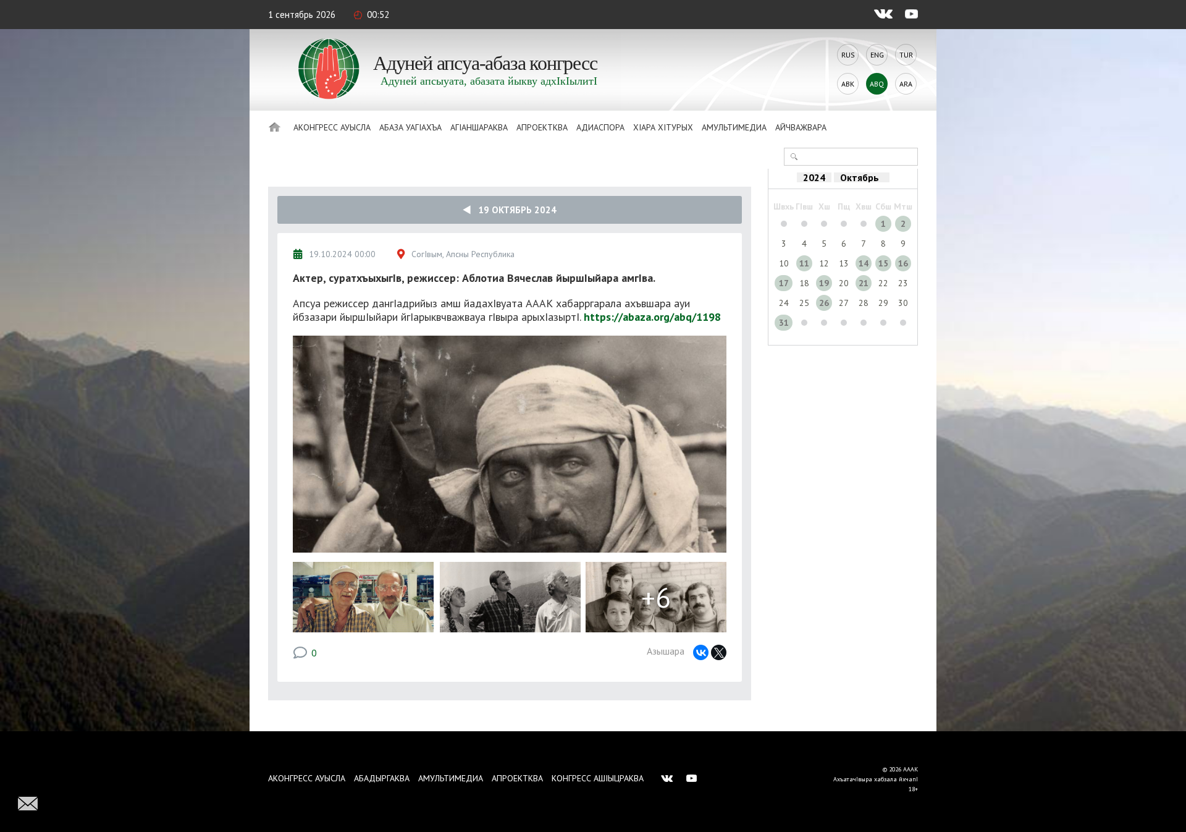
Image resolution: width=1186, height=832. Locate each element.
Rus (848, 54)
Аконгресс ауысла (332, 127)
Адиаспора (600, 127)
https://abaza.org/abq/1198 (652, 317)
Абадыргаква (382, 778)
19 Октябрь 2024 (514, 210)
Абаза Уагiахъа (410, 127)
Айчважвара (800, 127)
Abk (847, 83)
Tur (906, 54)
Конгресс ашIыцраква (598, 778)
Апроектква (542, 127)
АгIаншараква (479, 127)
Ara (905, 83)
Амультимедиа (734, 127)
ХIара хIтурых (663, 127)
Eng (877, 54)
